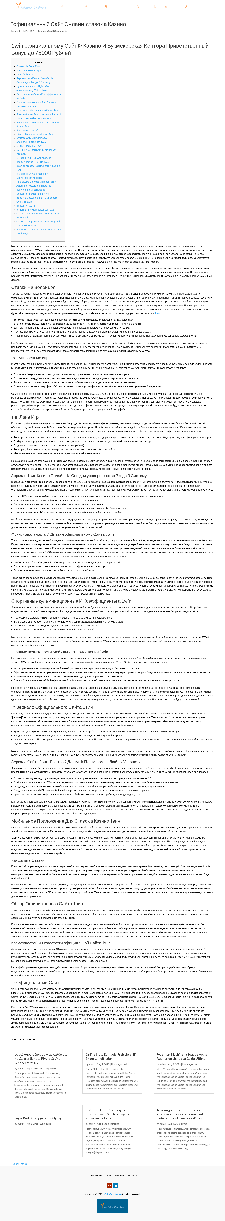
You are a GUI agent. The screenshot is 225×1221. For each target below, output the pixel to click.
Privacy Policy (96, 1175)
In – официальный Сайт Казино (33, 157)
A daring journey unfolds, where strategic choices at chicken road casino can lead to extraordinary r (180, 1114)
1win (157, 313)
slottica (115, 1123)
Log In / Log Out (197, 6)
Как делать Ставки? (27, 129)
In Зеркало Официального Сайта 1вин (37, 110)
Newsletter (132, 1175)
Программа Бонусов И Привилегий (36, 181)
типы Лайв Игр (24, 74)
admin (18, 31)
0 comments (60, 31)
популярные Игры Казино (30, 189)
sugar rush (45, 1123)
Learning (93, 6)
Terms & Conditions (114, 1175)
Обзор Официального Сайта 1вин (35, 133)
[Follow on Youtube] (109, 1185)
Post (184, 1123)
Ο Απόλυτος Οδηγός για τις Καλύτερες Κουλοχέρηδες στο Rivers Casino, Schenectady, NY (40, 1058)
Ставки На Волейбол (28, 66)
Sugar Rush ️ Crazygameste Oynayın (39, 1118)
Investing (145, 6)
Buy (159, 6)
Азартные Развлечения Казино (33, 185)
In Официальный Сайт (28, 145)
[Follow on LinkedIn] (115, 1185)
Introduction (71, 6)
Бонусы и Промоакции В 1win (32, 193)
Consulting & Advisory (120, 6)
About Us (173, 6)
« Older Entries (19, 1163)
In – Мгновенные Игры (28, 70)
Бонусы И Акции (25, 205)
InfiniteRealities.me (112, 1194)
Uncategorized (45, 31)
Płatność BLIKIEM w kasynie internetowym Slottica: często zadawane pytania (107, 1114)
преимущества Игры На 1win (32, 161)
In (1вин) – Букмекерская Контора (35, 209)
